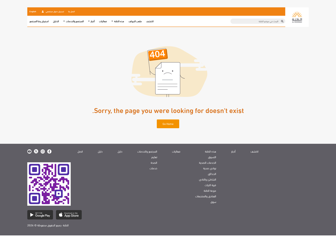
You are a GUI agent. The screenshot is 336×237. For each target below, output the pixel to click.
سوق (213, 202)
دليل (120, 151)
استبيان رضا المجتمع (39, 21)
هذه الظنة (210, 151)
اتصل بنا (71, 11)
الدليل (56, 21)
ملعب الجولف (135, 21)
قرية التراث (210, 185)
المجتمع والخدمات (147, 151)
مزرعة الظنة (210, 190)
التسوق (212, 157)
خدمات (153, 168)
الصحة (154, 162)
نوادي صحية (209, 168)
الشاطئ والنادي (207, 179)
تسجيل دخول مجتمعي (54, 11)
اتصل (80, 151)
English (32, 11)
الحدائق (212, 174)
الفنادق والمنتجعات (205, 196)
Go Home (168, 123)
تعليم (154, 157)
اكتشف (149, 21)
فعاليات (103, 21)
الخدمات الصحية (207, 162)
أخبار (233, 151)
